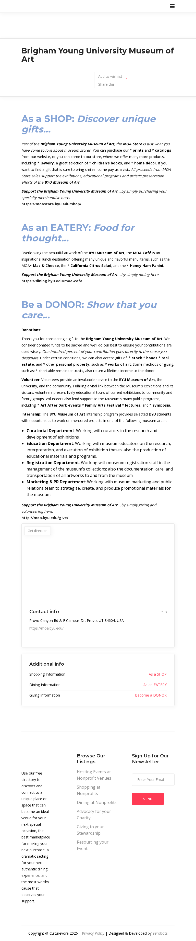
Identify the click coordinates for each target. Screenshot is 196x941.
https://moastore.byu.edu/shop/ (51, 203)
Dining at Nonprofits (97, 802)
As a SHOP (158, 674)
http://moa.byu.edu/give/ (44, 517)
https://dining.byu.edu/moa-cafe (51, 280)
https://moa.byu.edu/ (46, 628)
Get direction (37, 530)
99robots (160, 933)
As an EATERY (155, 684)
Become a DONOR (151, 695)
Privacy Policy (93, 933)
